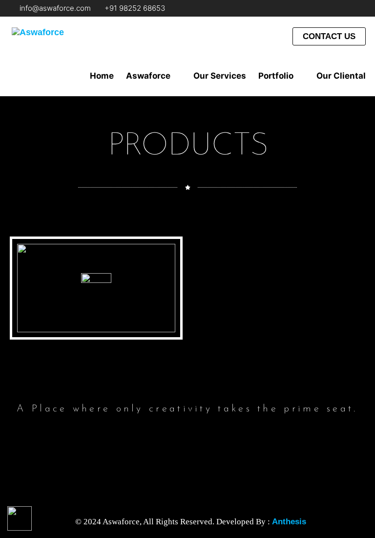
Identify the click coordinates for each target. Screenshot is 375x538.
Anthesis (289, 521)
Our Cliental (341, 76)
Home (102, 76)
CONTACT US (329, 36)
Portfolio (275, 76)
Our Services (219, 76)
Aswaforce (148, 76)
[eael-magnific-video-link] (96, 288)
